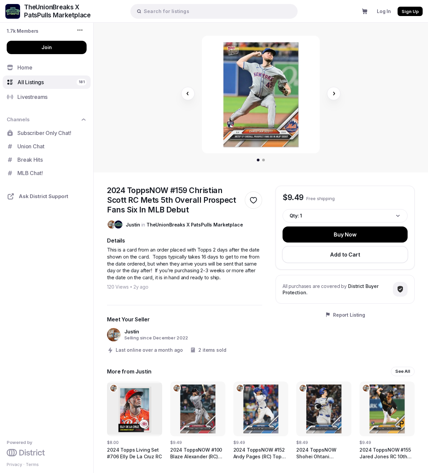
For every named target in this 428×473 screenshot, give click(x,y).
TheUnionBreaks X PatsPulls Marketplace (194, 224)
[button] (22, 31)
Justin (133, 224)
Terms (32, 464)
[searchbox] (217, 11)
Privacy (14, 464)
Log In (384, 11)
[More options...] (81, 30)
